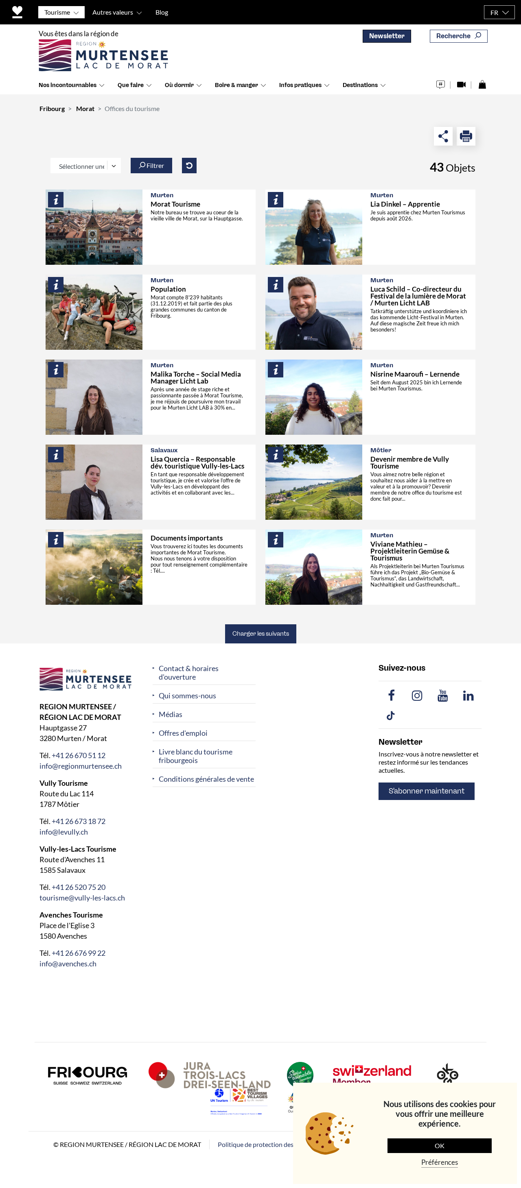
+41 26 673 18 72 (78, 820)
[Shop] (482, 82)
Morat (85, 108)
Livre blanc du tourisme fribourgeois (195, 756)
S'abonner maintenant (426, 791)
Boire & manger (236, 85)
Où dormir (179, 85)
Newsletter (387, 36)
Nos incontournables (67, 85)
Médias (170, 714)
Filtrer (154, 165)
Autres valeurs (112, 12)
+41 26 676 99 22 (78, 952)
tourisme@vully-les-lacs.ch (82, 897)
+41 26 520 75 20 (78, 886)
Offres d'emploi (183, 733)
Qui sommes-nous (187, 695)
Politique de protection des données (268, 1144)
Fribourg (52, 108)
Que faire (131, 85)
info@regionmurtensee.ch (80, 765)
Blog (161, 12)
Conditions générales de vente (206, 779)
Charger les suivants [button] (260, 633)
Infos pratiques (300, 85)
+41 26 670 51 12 (78, 754)
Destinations (360, 85)
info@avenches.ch (67, 963)
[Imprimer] (466, 136)
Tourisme (57, 12)
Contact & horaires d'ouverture (189, 672)
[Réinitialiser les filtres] (189, 165)
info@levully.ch (63, 831)
